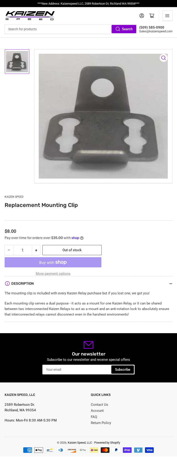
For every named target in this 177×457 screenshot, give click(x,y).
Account (97, 411)
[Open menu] (167, 16)
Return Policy (101, 423)
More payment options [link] (53, 274)
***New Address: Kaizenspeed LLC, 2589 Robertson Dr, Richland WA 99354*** (88, 3)
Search (127, 29)
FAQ (94, 417)
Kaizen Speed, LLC (80, 442)
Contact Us (99, 405)
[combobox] (71, 29)
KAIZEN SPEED (14, 196)
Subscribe (122, 369)
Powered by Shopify (107, 442)
